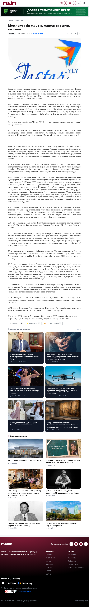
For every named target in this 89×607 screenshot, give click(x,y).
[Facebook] (70, 3)
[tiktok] (74, 3)
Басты (10, 21)
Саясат (49, 555)
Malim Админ (38, 33)
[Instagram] (61, 3)
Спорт (48, 571)
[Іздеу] (79, 3)
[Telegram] (71, 33)
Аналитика (50, 558)
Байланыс (72, 561)
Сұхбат (49, 567)
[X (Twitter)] (79, 33)
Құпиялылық (73, 564)
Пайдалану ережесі (76, 567)
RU (83, 3)
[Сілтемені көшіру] (67, 33)
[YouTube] (65, 3)
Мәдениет (19, 21)
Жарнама (72, 558)
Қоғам (48, 561)
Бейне (48, 574)
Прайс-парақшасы (81, 601)
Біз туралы (72, 555)
